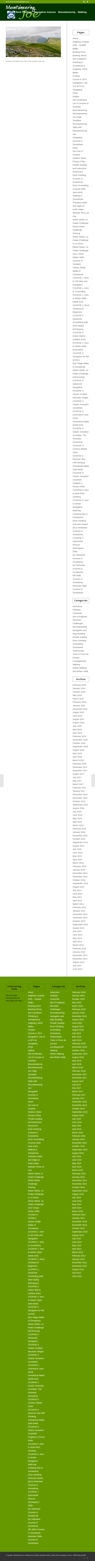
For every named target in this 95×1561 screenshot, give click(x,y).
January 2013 (79, 952)
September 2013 (80, 924)
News (75, 148)
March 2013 (78, 945)
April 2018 (77, 757)
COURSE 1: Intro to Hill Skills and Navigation (81, 281)
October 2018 (79, 743)
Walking (76, 664)
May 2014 (77, 897)
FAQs (75, 93)
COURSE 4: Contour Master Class (80, 449)
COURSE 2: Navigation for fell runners (81, 356)
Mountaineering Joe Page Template (80, 117)
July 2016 (77, 812)
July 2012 (77, 965)
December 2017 (80, 767)
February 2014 (79, 907)
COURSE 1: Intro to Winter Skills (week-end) (81, 298)
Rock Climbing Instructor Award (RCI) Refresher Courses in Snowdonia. (80, 528)
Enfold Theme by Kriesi (79, 1555)
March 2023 (78, 699)
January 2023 (79, 705)
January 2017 (79, 791)
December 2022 (80, 709)
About (75, 38)
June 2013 (77, 935)
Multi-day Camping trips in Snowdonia (80, 513)
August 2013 (78, 928)
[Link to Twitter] (84, 1)
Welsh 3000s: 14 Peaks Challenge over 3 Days (80, 250)
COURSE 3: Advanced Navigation (78, 383)
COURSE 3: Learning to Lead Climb (80, 414)
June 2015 (77, 853)
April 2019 (77, 733)
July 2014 (77, 890)
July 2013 (77, 931)
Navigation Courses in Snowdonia (78, 140)
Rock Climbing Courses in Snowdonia (79, 178)
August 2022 (78, 712)
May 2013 (77, 938)
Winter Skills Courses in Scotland (78, 260)
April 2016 (77, 822)
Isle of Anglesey (80, 616)
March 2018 (78, 760)
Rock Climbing (79, 640)
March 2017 (78, 784)
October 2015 (79, 839)
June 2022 (77, 716)
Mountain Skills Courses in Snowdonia (80, 589)
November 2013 (80, 917)
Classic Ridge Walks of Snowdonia (79, 271)
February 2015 (79, 866)
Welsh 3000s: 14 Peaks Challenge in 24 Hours (80, 240)
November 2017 (80, 770)
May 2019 (77, 729)
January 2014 (79, 911)
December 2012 (80, 955)
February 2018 (79, 764)
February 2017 (79, 788)
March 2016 (78, 825)
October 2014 (79, 880)
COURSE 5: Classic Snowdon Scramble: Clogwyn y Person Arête (81, 480)
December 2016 (80, 794)
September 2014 (80, 883)
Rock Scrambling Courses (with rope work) (80, 188)
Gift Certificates (80, 100)
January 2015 (79, 870)
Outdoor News (79, 158)
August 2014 (78, 887)
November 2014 (80, 876)
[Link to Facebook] (87, 1)
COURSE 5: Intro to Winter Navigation (81, 503)
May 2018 (77, 753)
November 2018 (80, 740)
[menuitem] (10, 12)
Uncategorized (79, 661)
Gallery (76, 96)
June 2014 (77, 894)
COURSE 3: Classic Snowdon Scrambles (81, 404)
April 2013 (77, 941)
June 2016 (77, 815)
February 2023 (79, 702)
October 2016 (79, 801)
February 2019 (79, 736)
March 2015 (78, 863)
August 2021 (78, 719)
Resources (78, 172)
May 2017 (77, 781)
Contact (76, 76)
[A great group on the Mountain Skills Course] (2, 780)
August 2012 (78, 962)
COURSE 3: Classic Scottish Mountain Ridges (80, 394)
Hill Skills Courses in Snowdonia (78, 578)
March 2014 (78, 904)
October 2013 (79, 921)
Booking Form (79, 52)
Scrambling (78, 644)
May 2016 (77, 818)
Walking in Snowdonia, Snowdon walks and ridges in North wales (80, 203)
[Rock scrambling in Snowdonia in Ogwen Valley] (93, 780)
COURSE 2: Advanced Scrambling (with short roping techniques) (80, 322)
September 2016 (80, 805)
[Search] (19, 29)
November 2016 (80, 798)
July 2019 (77, 726)
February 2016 (79, 829)
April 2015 (77, 859)
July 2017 (77, 777)
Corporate (77, 613)
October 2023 (79, 692)
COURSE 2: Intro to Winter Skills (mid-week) (81, 346)
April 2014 (77, 900)
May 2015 (77, 856)
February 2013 (79, 948)
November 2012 (80, 959)
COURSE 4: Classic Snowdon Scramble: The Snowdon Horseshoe (81, 435)
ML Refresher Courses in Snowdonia (79, 558)
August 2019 (78, 722)
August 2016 (78, 808)
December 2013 (80, 914)
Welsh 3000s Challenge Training (79, 230)
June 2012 (77, 969)
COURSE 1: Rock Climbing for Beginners (81, 308)
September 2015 (80, 842)
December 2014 (80, 873)
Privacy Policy (79, 161)
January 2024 (79, 688)
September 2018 (80, 746)
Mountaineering (80, 110)
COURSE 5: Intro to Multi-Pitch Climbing (81, 493)
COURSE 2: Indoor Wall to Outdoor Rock (79, 336)
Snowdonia (78, 647)
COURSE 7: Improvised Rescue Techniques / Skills (78, 545)
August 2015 (78, 846)
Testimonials (78, 651)
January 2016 (79, 832)
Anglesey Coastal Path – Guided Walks (81, 45)
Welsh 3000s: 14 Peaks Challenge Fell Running (80, 373)
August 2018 (78, 750)
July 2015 (77, 849)
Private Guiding (80, 637)
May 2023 (77, 695)
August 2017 (78, 774)
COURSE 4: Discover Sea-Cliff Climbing (79, 459)
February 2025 (79, 685)
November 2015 (80, 835)
